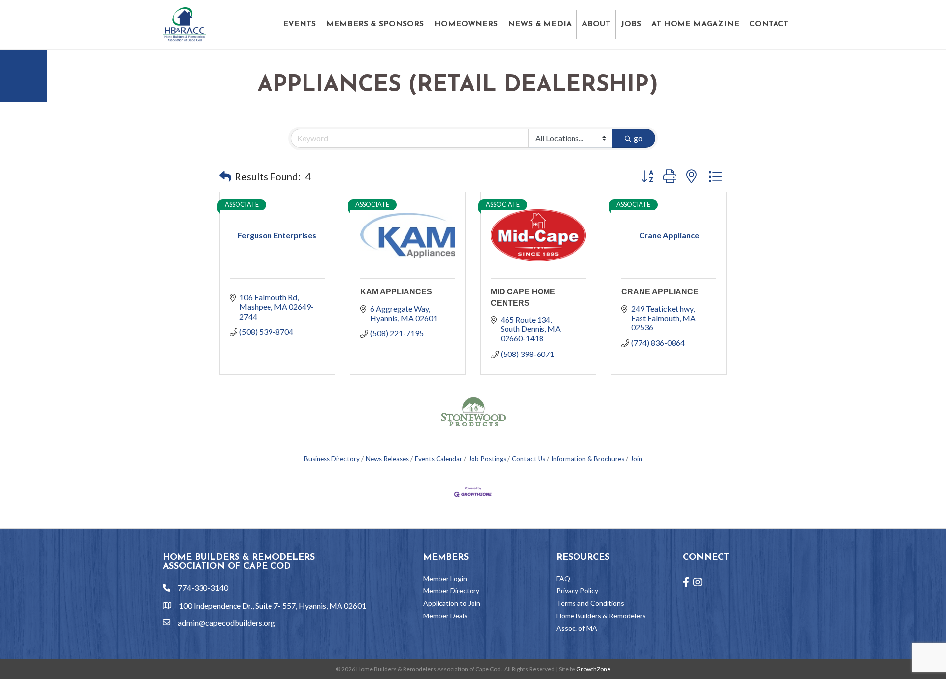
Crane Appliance (660, 292)
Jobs (631, 24)
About (596, 24)
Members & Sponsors (375, 24)
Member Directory (451, 590)
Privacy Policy (577, 590)
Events (299, 24)
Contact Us (528, 459)
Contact (768, 24)
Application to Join (451, 603)
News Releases (387, 459)
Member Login (445, 578)
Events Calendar (438, 459)
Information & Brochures (587, 459)
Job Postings (487, 459)
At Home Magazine (695, 24)
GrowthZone (593, 669)
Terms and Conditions (590, 603)
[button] (225, 176)
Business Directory (332, 459)
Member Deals (445, 616)
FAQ (563, 578)
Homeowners (466, 24)
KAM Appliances (396, 292)
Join (636, 459)
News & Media (540, 24)
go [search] (638, 138)
